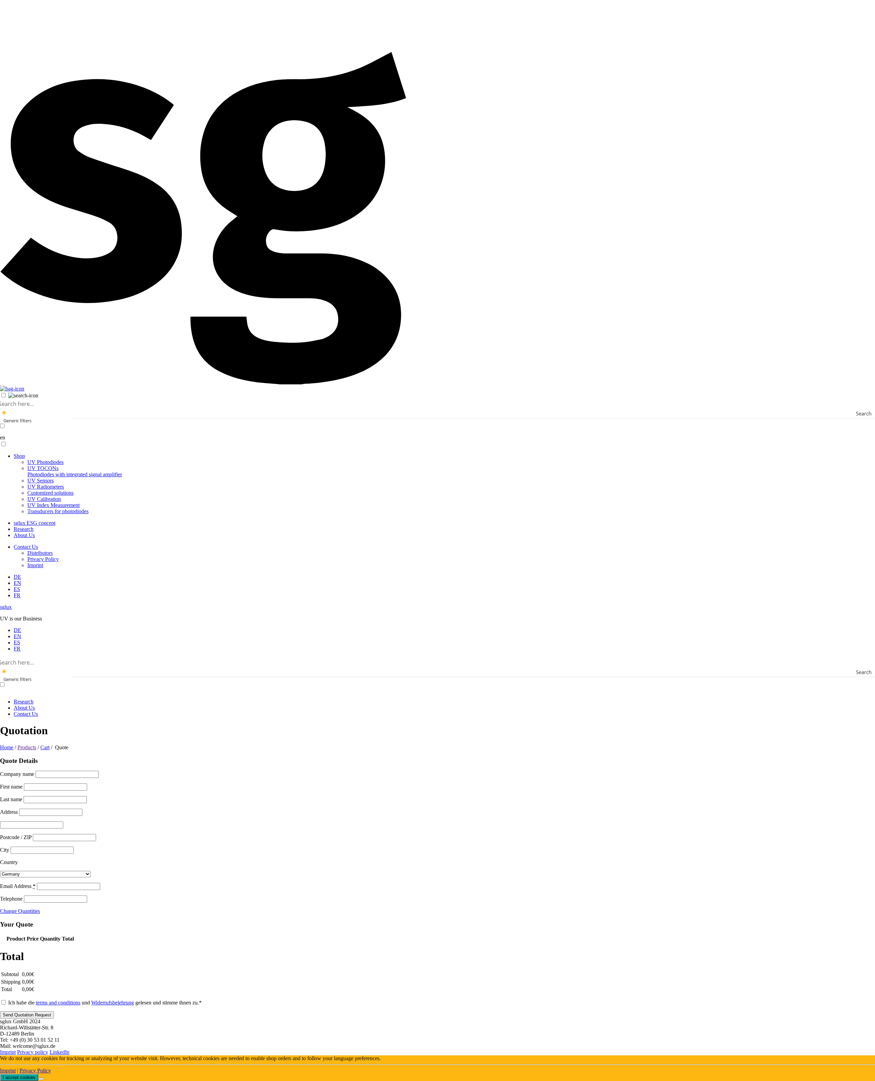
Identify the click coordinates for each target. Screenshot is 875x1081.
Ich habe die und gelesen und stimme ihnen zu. (104, 1002)
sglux (6, 607)
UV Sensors (40, 480)
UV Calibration (44, 499)
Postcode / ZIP (16, 837)
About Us (24, 535)
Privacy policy (32, 1052)
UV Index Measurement (53, 505)
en (2, 437)
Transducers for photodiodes (58, 511)
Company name (18, 774)
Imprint (35, 565)
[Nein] (41, 1079)
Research (23, 529)
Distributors (40, 553)
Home (6, 747)
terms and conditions (58, 1002)
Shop (19, 456)
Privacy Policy (43, 559)
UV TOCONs (74, 471)
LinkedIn (59, 1052)
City (5, 850)
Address (9, 812)
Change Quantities (20, 911)
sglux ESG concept (34, 523)
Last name (12, 799)
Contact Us (26, 547)
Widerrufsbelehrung (112, 1002)
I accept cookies (19, 1077)
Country (9, 862)
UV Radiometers (45, 487)
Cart (45, 747)
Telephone (12, 899)
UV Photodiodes (45, 462)
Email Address (18, 886)
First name (12, 787)
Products (26, 747)
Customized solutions (50, 493)
